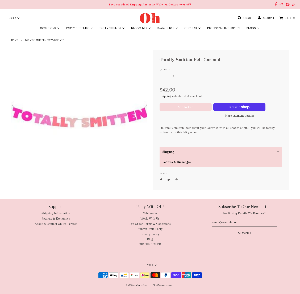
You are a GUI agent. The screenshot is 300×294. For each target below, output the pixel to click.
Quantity (165, 69)
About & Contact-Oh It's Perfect (56, 224)
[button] (14, 18)
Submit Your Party (150, 229)
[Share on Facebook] (162, 179)
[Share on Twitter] (168, 179)
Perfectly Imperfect (223, 28)
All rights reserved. (162, 285)
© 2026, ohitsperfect (136, 285)
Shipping (165, 96)
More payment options (239, 115)
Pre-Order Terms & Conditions (150, 224)
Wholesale (150, 213)
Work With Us (149, 218)
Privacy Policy (149, 234)
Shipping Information (55, 213)
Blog (150, 239)
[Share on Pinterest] (176, 179)
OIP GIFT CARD (150, 244)
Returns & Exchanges (176, 162)
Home (14, 40)
